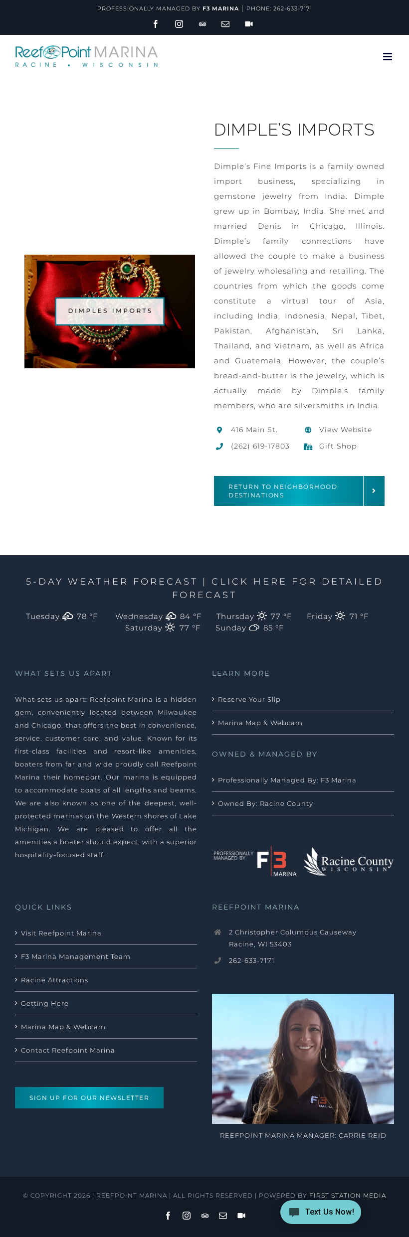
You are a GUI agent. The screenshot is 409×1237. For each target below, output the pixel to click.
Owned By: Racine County (265, 803)
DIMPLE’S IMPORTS (294, 130)
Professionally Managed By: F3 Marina (287, 780)
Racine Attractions (54, 980)
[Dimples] (109, 258)
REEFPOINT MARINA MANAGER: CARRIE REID (303, 1135)
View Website (345, 429)
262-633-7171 (292, 8)
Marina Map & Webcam (260, 723)
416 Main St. (254, 429)
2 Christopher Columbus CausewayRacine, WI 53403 (293, 938)
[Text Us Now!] (320, 1215)
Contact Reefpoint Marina (68, 1050)
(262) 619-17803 (260, 446)
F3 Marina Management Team (76, 956)
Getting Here (45, 1003)
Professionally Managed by (168, 8)
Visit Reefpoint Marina (61, 933)
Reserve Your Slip (249, 699)
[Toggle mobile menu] (388, 56)
